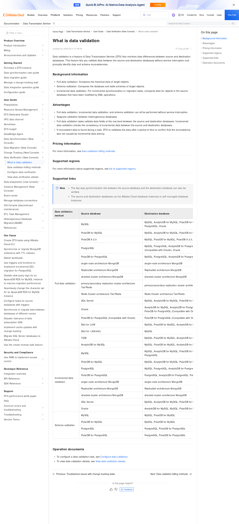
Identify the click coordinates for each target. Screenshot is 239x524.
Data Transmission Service (37, 23)
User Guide (98, 31)
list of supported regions (122, 168)
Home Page (58, 31)
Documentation (12, 23)
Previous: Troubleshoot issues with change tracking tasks (85, 474)
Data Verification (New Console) (121, 31)
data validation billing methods (98, 151)
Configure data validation (114, 456)
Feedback (128, 489)
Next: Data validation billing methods (169, 474)
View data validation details (110, 461)
